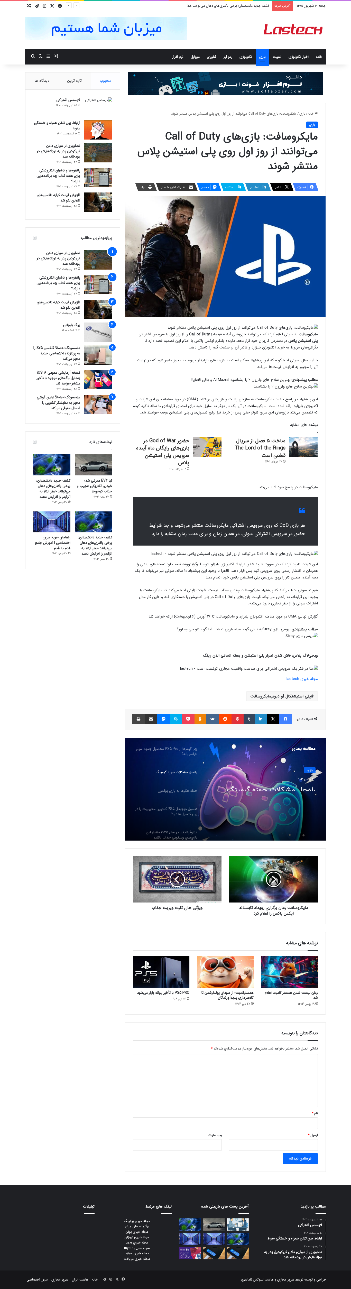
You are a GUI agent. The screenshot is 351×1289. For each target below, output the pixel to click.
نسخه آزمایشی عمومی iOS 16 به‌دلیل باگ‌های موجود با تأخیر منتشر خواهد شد (58, 378)
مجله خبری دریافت (137, 1259)
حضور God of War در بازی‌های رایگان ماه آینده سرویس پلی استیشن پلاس (162, 452)
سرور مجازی (285, 1279)
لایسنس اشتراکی (68, 100)
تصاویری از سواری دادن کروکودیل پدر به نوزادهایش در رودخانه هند (58, 151)
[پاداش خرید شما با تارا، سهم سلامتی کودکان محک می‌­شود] (190, 1253)
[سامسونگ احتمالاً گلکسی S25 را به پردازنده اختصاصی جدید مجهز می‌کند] (98, 355)
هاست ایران (80, 1279)
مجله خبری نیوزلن (137, 1237)
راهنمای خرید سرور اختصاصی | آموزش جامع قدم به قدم (52, 543)
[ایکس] (273, 719)
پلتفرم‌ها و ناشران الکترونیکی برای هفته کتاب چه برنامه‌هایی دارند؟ (58, 176)
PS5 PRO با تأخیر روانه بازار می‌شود (163, 993)
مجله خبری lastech (302, 679)
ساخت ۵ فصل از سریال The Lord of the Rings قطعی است (260, 448)
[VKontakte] (212, 719)
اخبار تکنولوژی (299, 57)
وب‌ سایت (215, 1135)
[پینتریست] (238, 719)
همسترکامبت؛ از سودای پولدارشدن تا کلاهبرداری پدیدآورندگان (227, 995)
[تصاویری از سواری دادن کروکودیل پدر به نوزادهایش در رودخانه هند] (98, 152)
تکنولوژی (245, 57)
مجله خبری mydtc (137, 1248)
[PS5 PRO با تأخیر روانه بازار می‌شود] (161, 972)
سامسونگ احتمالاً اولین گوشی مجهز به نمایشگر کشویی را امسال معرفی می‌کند (58, 402)
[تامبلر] (249, 719)
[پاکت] (188, 719)
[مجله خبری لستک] (294, 30)
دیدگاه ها (41, 81)
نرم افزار (177, 57)
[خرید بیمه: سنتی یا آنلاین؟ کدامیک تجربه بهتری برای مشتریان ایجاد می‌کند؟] (238, 1224)
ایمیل (313, 1135)
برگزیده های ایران (137, 1226)
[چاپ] (138, 719)
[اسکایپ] (176, 719)
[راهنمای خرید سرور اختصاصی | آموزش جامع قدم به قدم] (51, 521)
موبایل (195, 57)
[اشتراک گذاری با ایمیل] (151, 719)
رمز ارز (228, 57)
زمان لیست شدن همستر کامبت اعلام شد (291, 995)
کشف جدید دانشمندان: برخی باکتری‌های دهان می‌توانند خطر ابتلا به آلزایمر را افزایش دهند (207, 5)
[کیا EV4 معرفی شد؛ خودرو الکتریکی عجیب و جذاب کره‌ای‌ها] (93, 464)
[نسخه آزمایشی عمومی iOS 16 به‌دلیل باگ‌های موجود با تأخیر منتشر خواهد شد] (98, 379)
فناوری (211, 57)
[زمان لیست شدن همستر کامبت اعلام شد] (289, 972)
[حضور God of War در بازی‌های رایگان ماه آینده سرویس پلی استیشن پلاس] (207, 447)
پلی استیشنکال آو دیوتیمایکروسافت (280, 696)
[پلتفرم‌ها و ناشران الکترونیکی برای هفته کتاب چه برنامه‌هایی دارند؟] (98, 177)
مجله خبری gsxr (137, 1242)
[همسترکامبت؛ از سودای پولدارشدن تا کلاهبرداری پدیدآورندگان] (225, 972)
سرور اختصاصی (37, 1279)
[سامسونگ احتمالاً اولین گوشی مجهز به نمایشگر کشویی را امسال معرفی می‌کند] (98, 404)
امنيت (277, 57)
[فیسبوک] (285, 719)
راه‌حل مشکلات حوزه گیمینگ (271, 786)
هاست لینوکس (263, 1279)
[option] (225, 789)
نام (315, 1113)
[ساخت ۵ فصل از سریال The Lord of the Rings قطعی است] (303, 447)
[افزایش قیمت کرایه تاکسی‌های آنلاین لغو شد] (98, 202)
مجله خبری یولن (137, 1232)
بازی (262, 57)
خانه (319, 57)
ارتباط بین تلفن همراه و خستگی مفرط (57, 125)
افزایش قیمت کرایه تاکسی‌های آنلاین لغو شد (58, 197)
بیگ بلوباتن (71, 325)
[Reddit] (225, 719)
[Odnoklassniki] (200, 719)
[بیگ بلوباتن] (98, 332)
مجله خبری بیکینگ (137, 1221)
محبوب (105, 81)
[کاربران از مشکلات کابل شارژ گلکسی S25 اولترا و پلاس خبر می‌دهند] (238, 1253)
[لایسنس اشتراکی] (98, 107)
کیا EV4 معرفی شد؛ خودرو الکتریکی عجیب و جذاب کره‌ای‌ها (94, 486)
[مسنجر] (163, 719)
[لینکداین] (261, 719)
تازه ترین (74, 81)
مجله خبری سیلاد (137, 1253)
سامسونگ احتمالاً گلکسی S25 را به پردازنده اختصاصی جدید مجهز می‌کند (56, 353)
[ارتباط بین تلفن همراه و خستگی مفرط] (98, 130)
